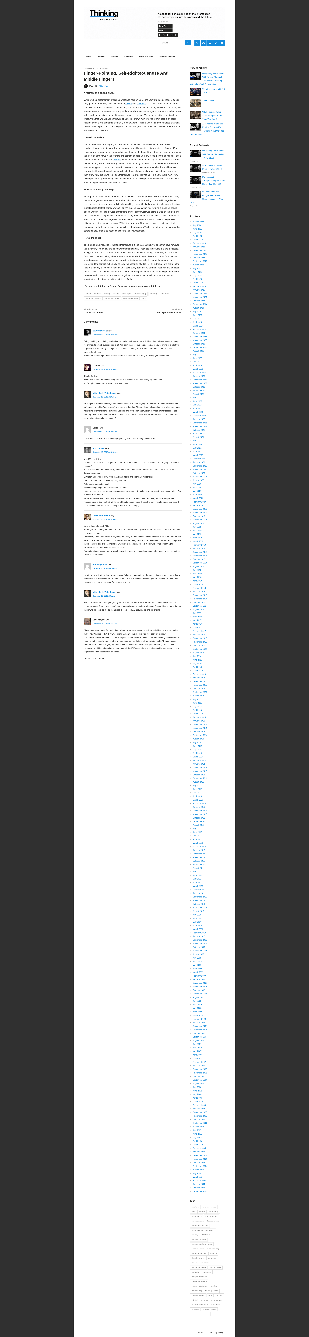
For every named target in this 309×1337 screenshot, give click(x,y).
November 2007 (200, 1030)
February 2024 (199, 329)
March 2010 (198, 929)
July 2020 (197, 484)
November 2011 (200, 857)
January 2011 (199, 893)
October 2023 (199, 344)
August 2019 (198, 523)
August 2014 (198, 739)
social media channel (112, 298)
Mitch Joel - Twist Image (104, 393)
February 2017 (199, 631)
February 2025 (199, 286)
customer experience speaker (202, 1244)
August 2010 (198, 911)
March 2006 (198, 1101)
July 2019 (197, 527)
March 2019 (198, 541)
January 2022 (199, 419)
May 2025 (197, 275)
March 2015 (198, 714)
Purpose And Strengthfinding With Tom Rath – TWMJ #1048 (213, 180)
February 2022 (199, 416)
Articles (114, 57)
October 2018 (199, 559)
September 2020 (200, 476)
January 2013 (199, 807)
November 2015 (200, 685)
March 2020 (198, 498)
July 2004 (197, 1173)
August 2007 (198, 1040)
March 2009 (198, 972)
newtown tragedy (140, 294)
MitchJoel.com (146, 57)
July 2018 (197, 570)
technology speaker (209, 1309)
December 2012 (200, 810)
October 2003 (199, 1188)
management (206, 1272)
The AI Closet (208, 100)
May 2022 (197, 405)
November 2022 (200, 383)
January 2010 (199, 936)
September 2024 (200, 304)
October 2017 (199, 602)
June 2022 (197, 401)
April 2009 (197, 969)
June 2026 (197, 229)
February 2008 (199, 1019)
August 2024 (198, 308)
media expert (126, 294)
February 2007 (199, 1062)
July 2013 (197, 785)
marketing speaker (198, 1295)
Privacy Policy (216, 1332)
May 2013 (197, 793)
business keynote (211, 1216)
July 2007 (197, 1044)
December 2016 (200, 638)
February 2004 (199, 1180)
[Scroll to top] (304, 1332)
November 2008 (200, 986)
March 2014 (198, 757)
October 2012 (199, 818)
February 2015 (199, 717)
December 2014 (200, 724)
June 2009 (197, 961)
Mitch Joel (103, 86)
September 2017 (200, 606)
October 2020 (199, 473)
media (210, 1295)
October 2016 (199, 645)
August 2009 (198, 954)
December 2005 (200, 1112)
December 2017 (200, 595)
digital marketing (213, 1249)
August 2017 (198, 609)
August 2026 (198, 222)
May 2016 (197, 663)
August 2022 (198, 394)
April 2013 (197, 796)
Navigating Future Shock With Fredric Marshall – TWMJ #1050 (213, 154)
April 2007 (197, 1055)
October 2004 (199, 1162)
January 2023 (199, 376)
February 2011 (199, 890)
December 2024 (200, 293)
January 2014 (199, 764)
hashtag (107, 294)
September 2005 (200, 1123)
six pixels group (216, 1300)
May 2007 (197, 1051)
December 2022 (200, 380)
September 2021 (200, 433)
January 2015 (199, 721)
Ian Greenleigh (100, 331)
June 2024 (197, 315)
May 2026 (197, 232)
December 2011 (200, 854)
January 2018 (199, 591)
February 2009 (199, 976)
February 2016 (199, 674)
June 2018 (197, 574)
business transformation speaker (203, 1230)
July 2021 (197, 441)
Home (88, 57)
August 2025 (198, 265)
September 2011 (200, 864)
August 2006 (198, 1083)
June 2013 (197, 789)
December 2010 (200, 897)
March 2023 (198, 369)
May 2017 (197, 620)
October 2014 (199, 732)
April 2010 (197, 925)
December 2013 (200, 767)
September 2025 (200, 261)
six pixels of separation (200, 1304)
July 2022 (197, 398)
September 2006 (200, 1080)
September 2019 (200, 520)
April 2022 (197, 408)
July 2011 (197, 872)
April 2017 (197, 624)
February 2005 (199, 1148)
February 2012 (199, 846)
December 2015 (200, 681)
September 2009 (200, 951)
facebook (97, 294)
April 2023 (197, 365)
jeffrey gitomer (100, 564)
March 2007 (198, 1058)
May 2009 (197, 965)
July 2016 (197, 656)
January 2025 (199, 290)
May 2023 (197, 362)
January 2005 (199, 1152)
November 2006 (200, 1073)
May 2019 (197, 534)
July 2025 (197, 268)
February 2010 (199, 933)
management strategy (199, 1281)
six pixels (204, 1300)
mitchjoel (195, 1300)
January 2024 (199, 333)
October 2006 (199, 1076)
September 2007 (200, 1037)
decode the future (198, 1249)
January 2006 (199, 1109)
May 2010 (197, 922)
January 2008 (199, 1022)
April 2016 (197, 667)
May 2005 (197, 1137)
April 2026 (197, 236)
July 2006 (197, 1087)
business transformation (200, 1225)
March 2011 (198, 886)
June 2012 (197, 832)
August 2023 (198, 351)
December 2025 (200, 250)
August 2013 (198, 782)
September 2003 (200, 1191)
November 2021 (200, 426)
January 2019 (199, 548)
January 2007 (199, 1065)
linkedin (116, 294)
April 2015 (197, 710)
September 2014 (200, 735)
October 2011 (199, 861)
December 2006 (200, 1069)
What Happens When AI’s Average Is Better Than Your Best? (212, 115)
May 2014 (197, 749)
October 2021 (199, 430)
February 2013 (199, 803)
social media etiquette (130, 298)
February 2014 (199, 760)
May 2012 (197, 836)
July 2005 (197, 1130)
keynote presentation (199, 1267)
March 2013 (198, 800)
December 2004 (200, 1155)
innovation (205, 1263)
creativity (195, 1235)
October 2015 (199, 688)
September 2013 (200, 778)
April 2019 (197, 538)
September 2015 (200, 692)
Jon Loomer (98, 448)
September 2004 (200, 1166)
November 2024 (200, 297)
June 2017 (197, 617)
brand (193, 1212)
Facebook (141, 103)
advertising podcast (209, 1207)
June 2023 (197, 358)
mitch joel (219, 1295)
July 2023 (197, 354)
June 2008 (197, 1004)
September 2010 (200, 907)
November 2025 (200, 254)
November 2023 (200, 340)
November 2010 (200, 900)
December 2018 (200, 552)
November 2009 (200, 943)
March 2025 (198, 283)
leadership (195, 1272)
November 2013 (200, 771)
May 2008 (197, 1008)
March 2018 (198, 584)
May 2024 (197, 318)
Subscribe (128, 57)
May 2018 (197, 577)
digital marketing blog (199, 1253)
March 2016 (198, 670)
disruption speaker (198, 1258)
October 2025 (199, 258)
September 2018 (200, 563)
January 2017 (199, 634)
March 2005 (198, 1144)
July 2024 (197, 311)
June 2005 (197, 1134)
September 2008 (200, 994)
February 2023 (199, 372)
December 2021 (200, 423)
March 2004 (198, 1177)
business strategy (213, 1221)
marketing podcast (211, 1291)
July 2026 (197, 225)
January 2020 (199, 505)
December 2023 (200, 336)
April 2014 (197, 753)
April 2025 (197, 279)
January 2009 (199, 979)
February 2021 (199, 459)
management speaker (199, 1277)
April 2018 (197, 581)
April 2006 (197, 1098)
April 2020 (197, 494)
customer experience (199, 1239)
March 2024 (198, 326)
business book (197, 1216)
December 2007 (200, 1026)
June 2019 (197, 530)
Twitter (128, 103)
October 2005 (199, 1119)
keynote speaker (215, 1267)
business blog (213, 1212)
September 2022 (200, 390)
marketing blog (197, 1291)
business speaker (198, 1221)
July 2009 (197, 958)
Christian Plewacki (102, 515)
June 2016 (197, 660)
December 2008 (200, 983)
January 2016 (199, 678)
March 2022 (198, 412)
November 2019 (200, 512)
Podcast (101, 57)
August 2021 (198, 437)
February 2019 (199, 545)
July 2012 (197, 828)
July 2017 (197, 613)
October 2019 (199, 516)
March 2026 (198, 240)
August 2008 (198, 997)
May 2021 (197, 448)
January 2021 (199, 462)
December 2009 (200, 940)
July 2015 (197, 699)
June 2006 (197, 1091)
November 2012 (200, 814)
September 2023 (200, 347)
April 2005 (197, 1141)
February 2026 (199, 243)
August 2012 (198, 825)
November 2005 (200, 1116)
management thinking (199, 1286)
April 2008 (197, 1012)
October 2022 (199, 387)
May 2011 (197, 879)
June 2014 (197, 746)
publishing (153, 294)
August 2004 (198, 1170)
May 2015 (197, 706)
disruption (213, 1253)
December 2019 (200, 509)
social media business (93, 298)
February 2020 (199, 502)
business (202, 1212)
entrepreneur (212, 1258)
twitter (144, 298)
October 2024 (199, 301)
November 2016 (200, 642)
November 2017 (200, 599)
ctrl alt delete (206, 1235)
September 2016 (200, 649)
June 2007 (197, 1048)
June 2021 (197, 444)
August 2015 (198, 696)
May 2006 (197, 1094)
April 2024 (197, 322)
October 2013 (199, 775)
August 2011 (198, 868)
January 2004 (199, 1184)
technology (195, 1309)
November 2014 (200, 728)
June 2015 (197, 703)
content (88, 294)
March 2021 (198, 455)
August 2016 (198, 652)
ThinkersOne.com (167, 57)
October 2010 (199, 904)
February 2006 (199, 1105)
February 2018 (199, 588)
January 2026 (199, 247)
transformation (197, 1314)
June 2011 (197, 875)
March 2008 (198, 1015)
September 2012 (200, 821)
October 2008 (199, 990)
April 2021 (197, 451)
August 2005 (198, 1127)
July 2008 (197, 1001)
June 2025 (197, 272)
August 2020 (198, 480)
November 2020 (200, 469)
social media (164, 294)
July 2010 (197, 915)
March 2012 (198, 843)
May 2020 (197, 491)
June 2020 (197, 487)
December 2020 (200, 466)
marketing (213, 1286)
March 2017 (198, 627)
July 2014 (197, 742)
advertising (195, 1207)
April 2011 (197, 882)
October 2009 (199, 947)
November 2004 (200, 1159)
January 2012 (199, 850)
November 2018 (200, 556)
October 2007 (199, 1033)
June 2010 (197, 918)
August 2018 (198, 566)
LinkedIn (117, 159)
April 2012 (197, 839)
